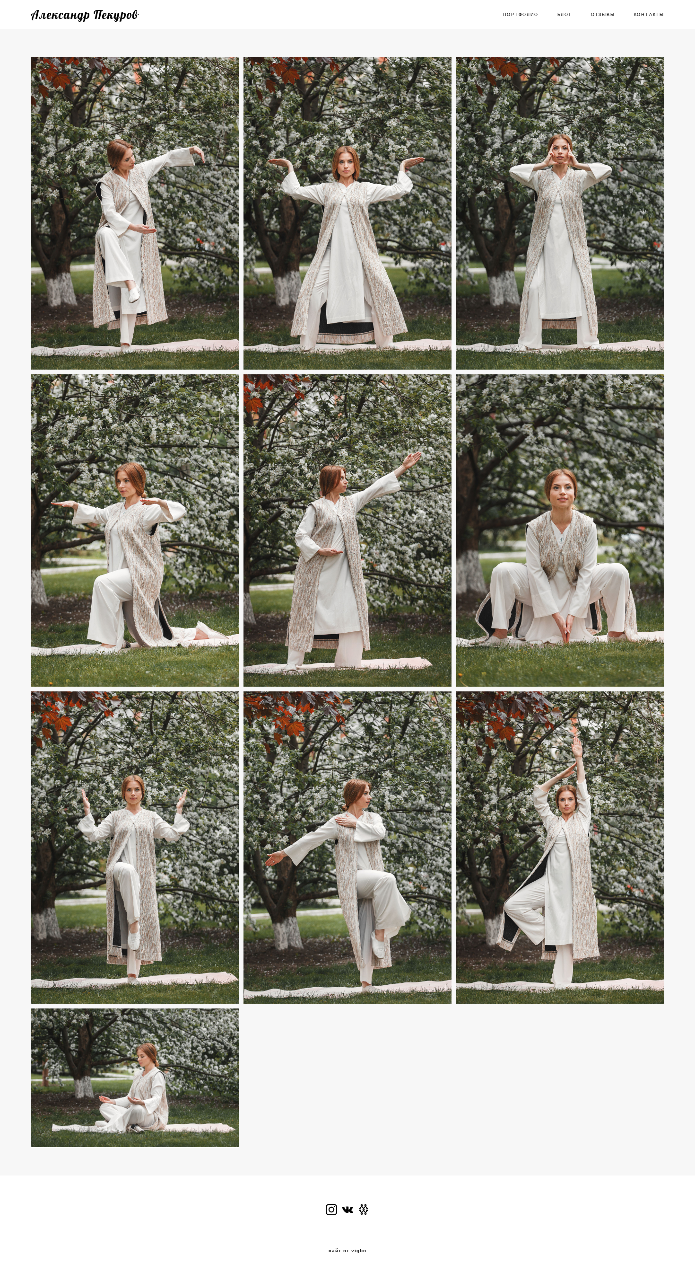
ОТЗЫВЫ (603, 14)
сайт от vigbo (347, 1250)
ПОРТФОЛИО (520, 14)
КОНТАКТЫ (649, 14)
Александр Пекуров (84, 14)
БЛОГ (564, 14)
